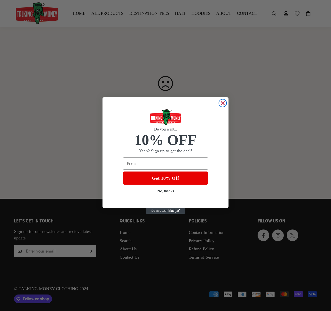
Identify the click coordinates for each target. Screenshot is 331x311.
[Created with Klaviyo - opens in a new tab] (165, 211)
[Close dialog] (223, 103)
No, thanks (165, 191)
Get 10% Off (165, 178)
